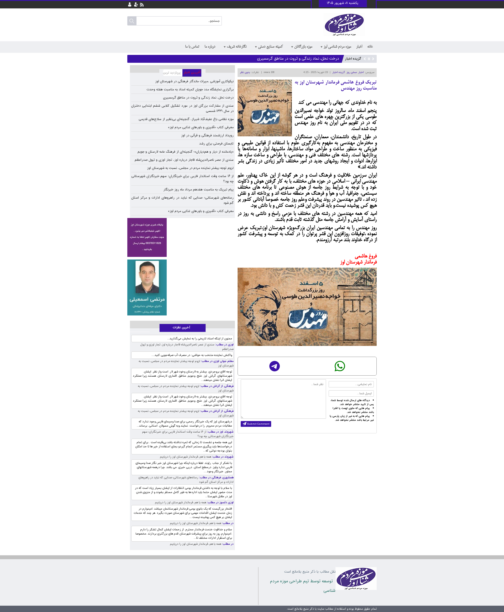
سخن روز (351, 72)
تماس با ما (192, 46)
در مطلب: (227, 523)
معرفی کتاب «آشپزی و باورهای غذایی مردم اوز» (201, 127)
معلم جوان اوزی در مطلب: (217, 361)
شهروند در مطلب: (222, 457)
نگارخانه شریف (236, 46)
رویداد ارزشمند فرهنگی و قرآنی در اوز (207, 135)
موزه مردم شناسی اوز (337, 46)
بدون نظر (245, 72)
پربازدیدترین (170, 73)
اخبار (359, 46)
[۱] (147, 287)
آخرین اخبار (194, 73)
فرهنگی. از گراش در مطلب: (216, 386)
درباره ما (209, 46)
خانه (370, 46)
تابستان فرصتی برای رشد (216, 143)
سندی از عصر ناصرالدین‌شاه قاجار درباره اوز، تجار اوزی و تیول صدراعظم (184, 160)
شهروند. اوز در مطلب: (220, 432)
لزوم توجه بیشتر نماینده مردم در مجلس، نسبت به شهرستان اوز (190, 168)
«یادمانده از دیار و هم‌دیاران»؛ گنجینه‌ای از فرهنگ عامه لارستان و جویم (186, 151)
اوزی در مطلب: (224, 345)
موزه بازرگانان (303, 46)
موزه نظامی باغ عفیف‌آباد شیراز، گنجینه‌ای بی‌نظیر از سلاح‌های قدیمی (186, 119)
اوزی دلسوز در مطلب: (220, 502)
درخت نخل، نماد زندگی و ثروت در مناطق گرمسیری (298, 59)
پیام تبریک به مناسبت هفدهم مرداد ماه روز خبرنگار (198, 189)
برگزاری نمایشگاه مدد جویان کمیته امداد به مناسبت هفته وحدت (190, 89)
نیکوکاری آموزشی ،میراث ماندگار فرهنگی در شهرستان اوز (194, 81)
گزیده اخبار (338, 72)
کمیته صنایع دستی (270, 46)
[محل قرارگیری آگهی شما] (147, 237)
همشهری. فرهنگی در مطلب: (216, 477)
